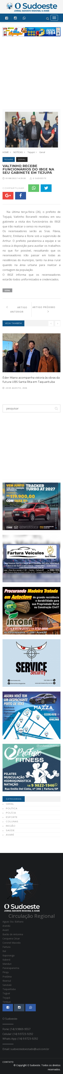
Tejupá (31, 152)
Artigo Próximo (46, 309)
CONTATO (8, 1061)
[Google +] (8, 195)
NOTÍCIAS (18, 152)
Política (11, 808)
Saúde (10, 830)
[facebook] (6, 18)
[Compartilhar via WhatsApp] (24, 18)
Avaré (10, 834)
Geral (42, 152)
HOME (6, 152)
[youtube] (15, 18)
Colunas (12, 821)
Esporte (11, 817)
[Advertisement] (31, 72)
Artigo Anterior (17, 309)
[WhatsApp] (33, 188)
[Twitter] (46, 188)
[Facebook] (20, 195)
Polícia (11, 812)
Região (10, 825)
